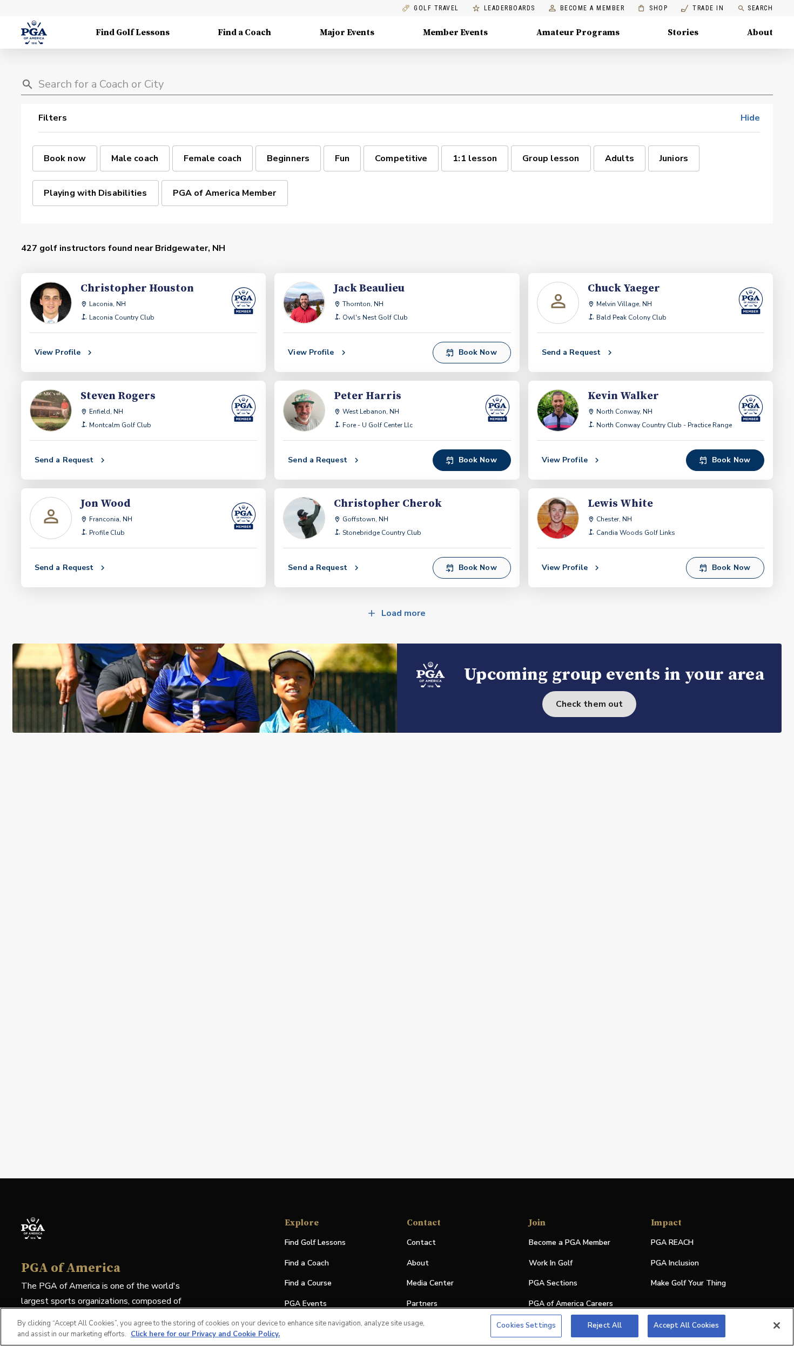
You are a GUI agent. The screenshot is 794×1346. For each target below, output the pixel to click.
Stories (683, 32)
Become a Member (592, 8)
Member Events (455, 32)
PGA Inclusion (675, 1263)
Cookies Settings (526, 1325)
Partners (422, 1303)
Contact (421, 1242)
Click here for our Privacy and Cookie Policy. (205, 1334)
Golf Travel (436, 8)
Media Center (430, 1283)
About (760, 32)
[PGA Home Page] (34, 32)
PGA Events (306, 1303)
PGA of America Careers (571, 1304)
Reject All (605, 1325)
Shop (653, 8)
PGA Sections (553, 1283)
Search (760, 8)
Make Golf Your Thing (688, 1283)
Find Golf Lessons (133, 32)
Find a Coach (244, 32)
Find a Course (308, 1283)
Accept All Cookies (686, 1325)
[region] (397, 1327)
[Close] (777, 1325)
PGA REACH (672, 1243)
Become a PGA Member (569, 1242)
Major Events (347, 32)
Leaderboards (509, 8)
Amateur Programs (578, 32)
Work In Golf (551, 1263)
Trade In (702, 8)
